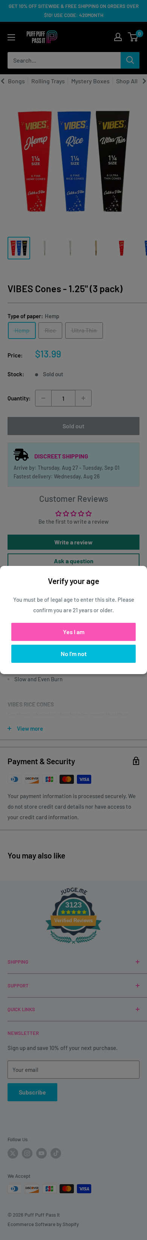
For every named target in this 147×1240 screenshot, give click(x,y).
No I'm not (74, 653)
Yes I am (73, 631)
